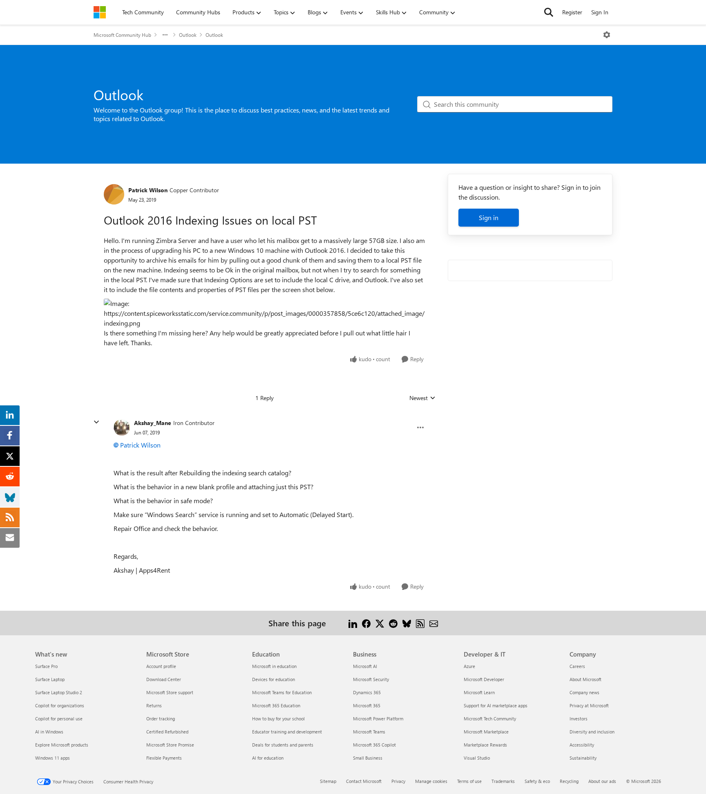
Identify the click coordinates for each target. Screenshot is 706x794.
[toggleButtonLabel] (606, 34)
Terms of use (469, 781)
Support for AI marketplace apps (495, 705)
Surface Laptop (50, 679)
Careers (577, 666)
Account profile (161, 666)
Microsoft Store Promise (170, 745)
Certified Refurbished (167, 732)
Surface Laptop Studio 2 (58, 692)
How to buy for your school (278, 718)
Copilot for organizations (59, 705)
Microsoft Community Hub (122, 34)
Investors (579, 718)
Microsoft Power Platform (378, 718)
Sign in (488, 217)
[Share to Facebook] (366, 623)
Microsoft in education (274, 666)
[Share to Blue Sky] (406, 623)
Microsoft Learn (479, 692)
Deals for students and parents (282, 745)
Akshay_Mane (152, 423)
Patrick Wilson (148, 190)
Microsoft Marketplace (486, 732)
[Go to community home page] (100, 12)
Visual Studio (477, 758)
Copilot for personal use (59, 718)
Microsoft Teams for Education (282, 692)
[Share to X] (379, 623)
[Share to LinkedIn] (353, 623)
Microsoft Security (371, 679)
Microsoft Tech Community (490, 718)
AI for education (268, 758)
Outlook (188, 34)
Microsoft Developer (484, 679)
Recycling (569, 781)
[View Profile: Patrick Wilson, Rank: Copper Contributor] (114, 194)
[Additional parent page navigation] (165, 34)
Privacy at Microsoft (589, 705)
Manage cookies (431, 781)
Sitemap (328, 781)
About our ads (602, 781)
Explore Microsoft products (61, 745)
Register (572, 12)
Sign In (599, 12)
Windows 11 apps (52, 758)
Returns (154, 705)
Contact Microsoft (364, 781)
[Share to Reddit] (393, 623)
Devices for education (273, 679)
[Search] (549, 12)
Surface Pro (46, 666)
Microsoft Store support (169, 692)
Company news (584, 692)
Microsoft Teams (369, 732)
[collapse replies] (96, 422)
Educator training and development (287, 732)
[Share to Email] (433, 623)
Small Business (367, 758)
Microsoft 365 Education (276, 705)
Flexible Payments (164, 758)
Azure (469, 666)
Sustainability (583, 758)
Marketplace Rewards (485, 745)
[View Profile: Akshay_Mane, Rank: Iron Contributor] (122, 427)
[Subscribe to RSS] (420, 623)
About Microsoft (585, 679)
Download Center (163, 679)
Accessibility (582, 745)
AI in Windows (49, 732)
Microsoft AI (365, 666)
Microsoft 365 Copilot (374, 745)
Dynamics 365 (367, 692)
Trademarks (503, 781)
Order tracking (160, 718)
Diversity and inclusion (592, 732)
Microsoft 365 (366, 705)
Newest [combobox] (422, 398)
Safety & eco (537, 781)
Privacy (398, 781)
